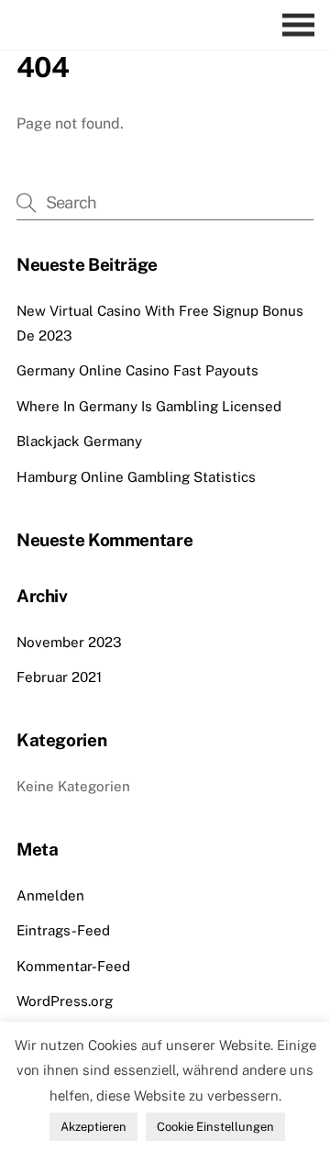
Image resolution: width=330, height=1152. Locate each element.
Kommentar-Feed (73, 966)
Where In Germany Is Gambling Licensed (148, 406)
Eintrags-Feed (63, 930)
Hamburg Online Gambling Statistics (136, 477)
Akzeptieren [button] (93, 1127)
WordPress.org (64, 1001)
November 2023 (69, 642)
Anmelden (50, 895)
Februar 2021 (59, 677)
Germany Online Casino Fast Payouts (137, 370)
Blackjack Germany (79, 441)
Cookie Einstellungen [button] (215, 1127)
